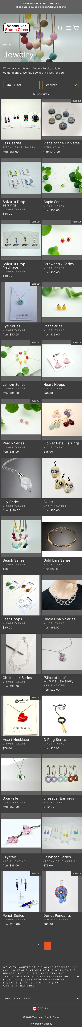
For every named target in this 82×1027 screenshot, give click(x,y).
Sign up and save (17, 998)
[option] (41, 5)
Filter (17, 85)
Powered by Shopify (41, 1023)
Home (7, 44)
